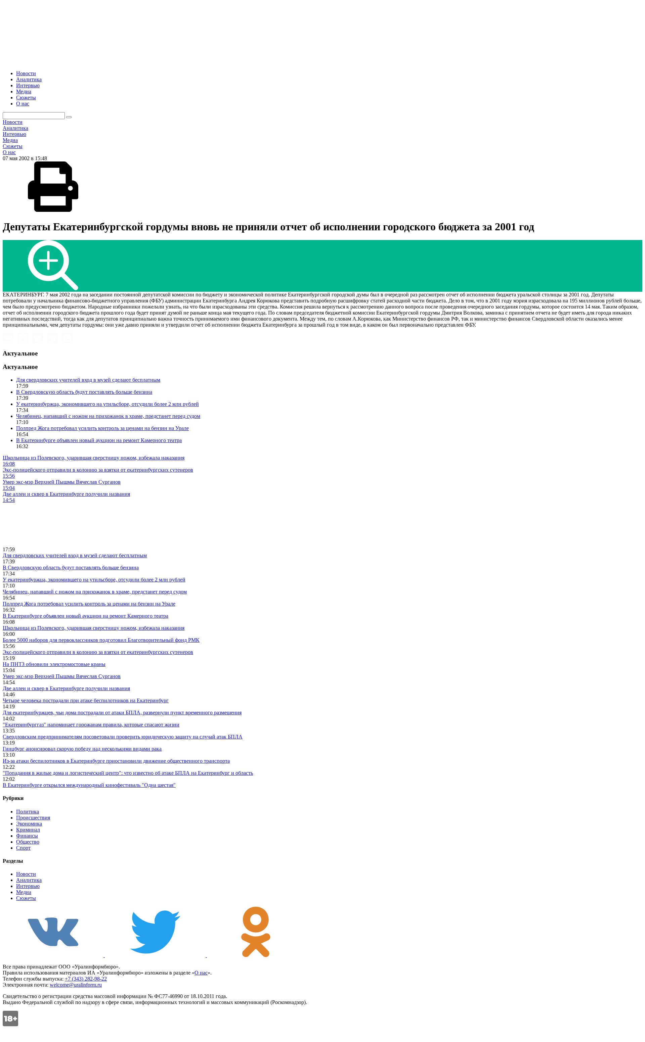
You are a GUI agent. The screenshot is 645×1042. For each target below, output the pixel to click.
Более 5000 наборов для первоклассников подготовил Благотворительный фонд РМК (101, 640)
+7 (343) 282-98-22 (86, 979)
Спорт (23, 848)
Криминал (28, 830)
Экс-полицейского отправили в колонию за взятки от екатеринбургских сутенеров (98, 652)
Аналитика (29, 79)
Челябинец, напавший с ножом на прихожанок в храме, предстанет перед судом (108, 416)
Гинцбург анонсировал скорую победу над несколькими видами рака (82, 749)
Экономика (29, 823)
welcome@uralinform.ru (76, 985)
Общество (27, 842)
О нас (22, 103)
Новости (26, 73)
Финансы (27, 836)
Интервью (28, 85)
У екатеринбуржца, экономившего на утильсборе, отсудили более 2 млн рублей (107, 404)
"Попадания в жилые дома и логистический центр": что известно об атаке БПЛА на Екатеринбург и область (128, 773)
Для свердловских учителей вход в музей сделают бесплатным (88, 380)
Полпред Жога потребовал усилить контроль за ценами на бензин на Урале (102, 428)
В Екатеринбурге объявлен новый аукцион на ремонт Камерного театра (99, 440)
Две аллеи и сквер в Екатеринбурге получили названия (66, 688)
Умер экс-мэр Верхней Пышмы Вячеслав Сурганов (62, 676)
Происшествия (33, 817)
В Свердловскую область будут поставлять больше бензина (84, 392)
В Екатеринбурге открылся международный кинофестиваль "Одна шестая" (89, 785)
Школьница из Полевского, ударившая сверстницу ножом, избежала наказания (93, 628)
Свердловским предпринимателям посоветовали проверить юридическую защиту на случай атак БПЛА (123, 737)
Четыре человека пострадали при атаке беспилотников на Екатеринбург (86, 700)
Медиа (23, 91)
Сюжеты (26, 97)
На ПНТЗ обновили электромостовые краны (54, 664)
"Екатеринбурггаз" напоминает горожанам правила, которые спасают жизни (91, 724)
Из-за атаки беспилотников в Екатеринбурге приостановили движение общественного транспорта (116, 761)
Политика (27, 811)
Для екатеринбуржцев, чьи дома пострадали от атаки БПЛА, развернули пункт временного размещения (122, 712)
